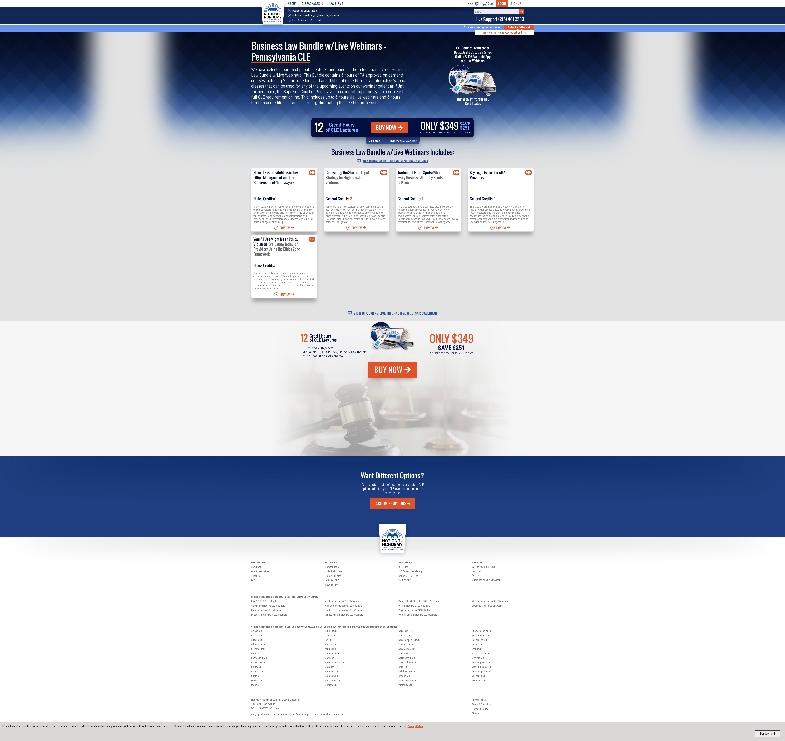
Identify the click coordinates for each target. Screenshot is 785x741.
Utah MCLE (477, 649)
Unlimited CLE (332, 580)
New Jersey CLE (406, 644)
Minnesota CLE (332, 671)
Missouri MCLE (332, 680)
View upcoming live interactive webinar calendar (395, 161)
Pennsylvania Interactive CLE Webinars (344, 614)
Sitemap (476, 713)
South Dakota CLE (480, 635)
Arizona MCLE (258, 640)
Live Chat (476, 571)
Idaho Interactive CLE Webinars (266, 610)
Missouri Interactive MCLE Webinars (269, 614)
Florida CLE (257, 667)
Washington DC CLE (481, 667)
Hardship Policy (480, 708)
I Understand (767, 733)
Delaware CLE (258, 662)
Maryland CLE (332, 658)
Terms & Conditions (481, 704)
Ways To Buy (331, 584)
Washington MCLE (481, 662)
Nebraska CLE (405, 631)
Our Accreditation (260, 571)
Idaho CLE (256, 685)
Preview (285, 227)
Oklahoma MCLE (406, 671)
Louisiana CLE (332, 653)
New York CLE (405, 653)
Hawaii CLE (256, 680)
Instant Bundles (333, 567)
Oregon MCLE (405, 676)
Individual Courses (334, 571)
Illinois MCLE (331, 631)
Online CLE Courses (408, 575)
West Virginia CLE (481, 671)
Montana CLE (331, 685)
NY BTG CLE (404, 580)
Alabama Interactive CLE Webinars (268, 605)
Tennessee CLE (479, 640)
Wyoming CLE (479, 680)
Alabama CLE (257, 631)
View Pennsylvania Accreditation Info (504, 32)
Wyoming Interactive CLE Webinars (489, 605)
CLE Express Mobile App (410, 571)
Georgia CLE (257, 671)
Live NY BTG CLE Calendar (264, 601)
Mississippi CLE (333, 676)
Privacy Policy (415, 726)
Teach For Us (258, 575)
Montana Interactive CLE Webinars (342, 601)
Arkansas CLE (258, 644)
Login (502, 3)
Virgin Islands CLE (481, 653)
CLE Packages (311, 3)
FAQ (253, 580)
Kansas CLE (330, 644)
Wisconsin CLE (479, 676)
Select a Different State (519, 29)
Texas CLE (477, 644)
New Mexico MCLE (407, 649)
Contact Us (477, 575)
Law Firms (336, 3)
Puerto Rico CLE (406, 685)
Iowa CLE (329, 640)
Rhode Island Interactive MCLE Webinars (418, 601)
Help (470, 3)
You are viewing (482, 27)
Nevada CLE (404, 635)
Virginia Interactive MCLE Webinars (416, 610)
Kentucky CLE (331, 649)
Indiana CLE (331, 635)
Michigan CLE (332, 667)
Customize (390, 503)
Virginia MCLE (479, 658)
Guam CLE (256, 676)
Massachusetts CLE (334, 662)
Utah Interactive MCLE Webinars (414, 605)
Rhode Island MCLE (481, 631)
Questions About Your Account (487, 580)
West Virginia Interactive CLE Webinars (417, 614)
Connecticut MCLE (260, 658)
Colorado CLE (258, 653)
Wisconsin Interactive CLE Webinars (490, 601)
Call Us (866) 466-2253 (483, 567)
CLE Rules (403, 567)
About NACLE (257, 567)
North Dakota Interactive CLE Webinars (344, 610)
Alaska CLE (256, 635)
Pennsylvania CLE (407, 680)
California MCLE (259, 649)
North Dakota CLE (407, 662)
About (292, 3)
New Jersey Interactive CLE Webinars (343, 605)
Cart (490, 3)
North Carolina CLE (407, 658)
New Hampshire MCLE (409, 640)
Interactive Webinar (403, 141)
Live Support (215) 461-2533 (499, 19)
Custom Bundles (333, 575)
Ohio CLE (402, 667)
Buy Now (386, 127)
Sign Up (516, 3)
